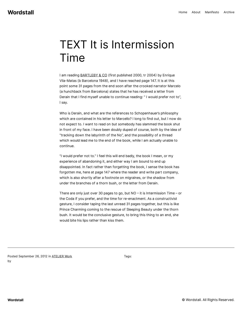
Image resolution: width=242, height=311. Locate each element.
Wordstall (21, 12)
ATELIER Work (62, 256)
